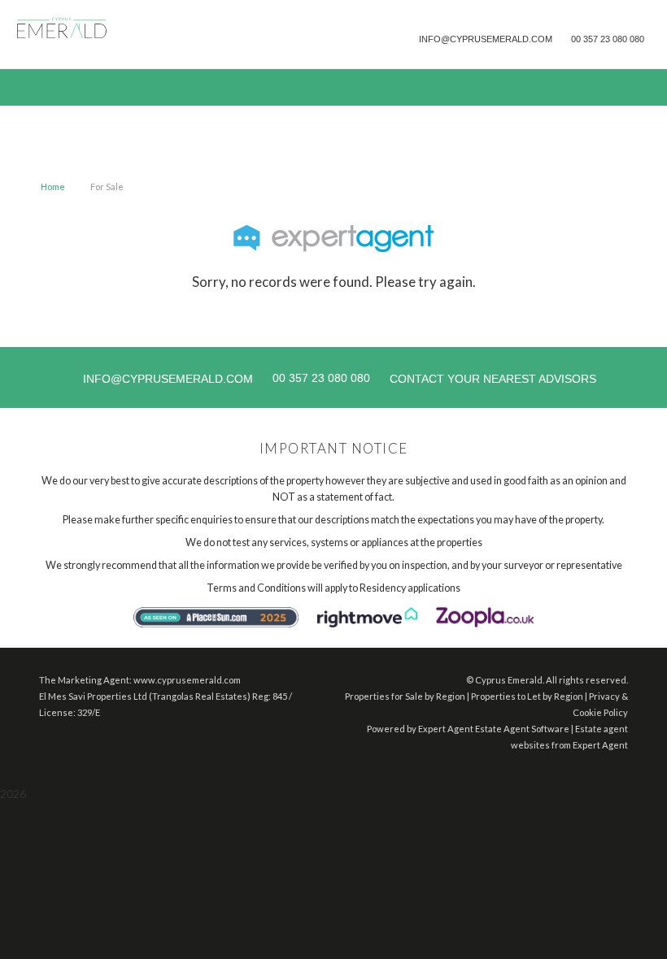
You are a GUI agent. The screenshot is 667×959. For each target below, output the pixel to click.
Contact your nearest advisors (493, 378)
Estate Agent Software (522, 728)
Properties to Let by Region (527, 696)
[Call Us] (569, 38)
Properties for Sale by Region (405, 696)
